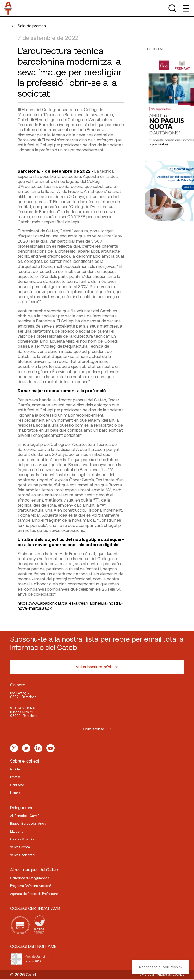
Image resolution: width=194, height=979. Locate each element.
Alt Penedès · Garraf (24, 815)
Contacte (17, 785)
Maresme (16, 831)
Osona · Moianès (22, 839)
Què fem (16, 769)
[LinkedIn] (38, 748)
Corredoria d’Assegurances (29, 878)
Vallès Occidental (22, 855)
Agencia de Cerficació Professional (34, 893)
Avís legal (147, 974)
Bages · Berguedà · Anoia (28, 823)
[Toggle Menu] (185, 8)
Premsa (15, 777)
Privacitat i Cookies (170, 974)
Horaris (15, 792)
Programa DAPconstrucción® (31, 885)
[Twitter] (26, 748)
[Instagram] (14, 748)
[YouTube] (50, 748)
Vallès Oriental (20, 847)
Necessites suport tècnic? (160, 967)
